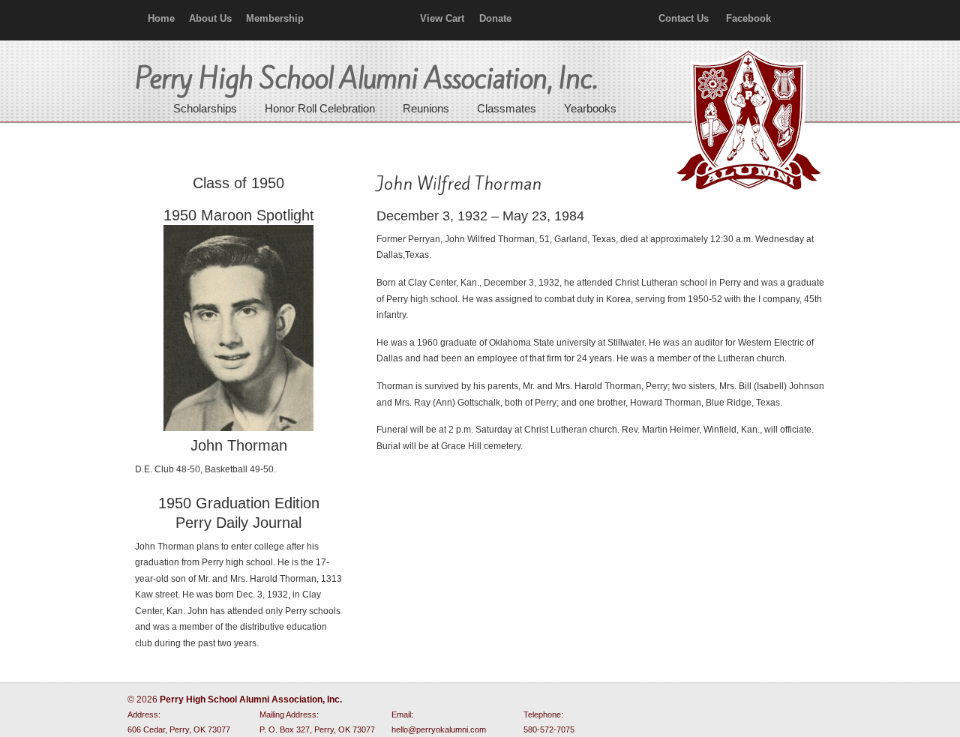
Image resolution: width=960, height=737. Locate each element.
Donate (495, 18)
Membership (275, 18)
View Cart (442, 18)
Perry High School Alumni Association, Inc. (747, 120)
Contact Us (683, 18)
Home (161, 18)
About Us (210, 18)
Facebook (748, 18)
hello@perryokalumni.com (439, 729)
